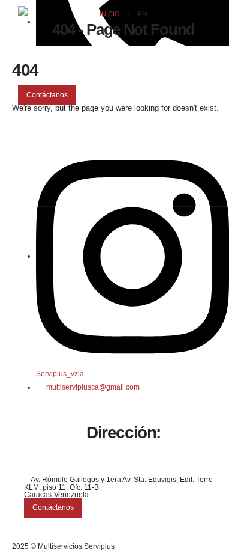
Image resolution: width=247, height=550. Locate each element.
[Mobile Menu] (25, 120)
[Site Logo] (51, 33)
